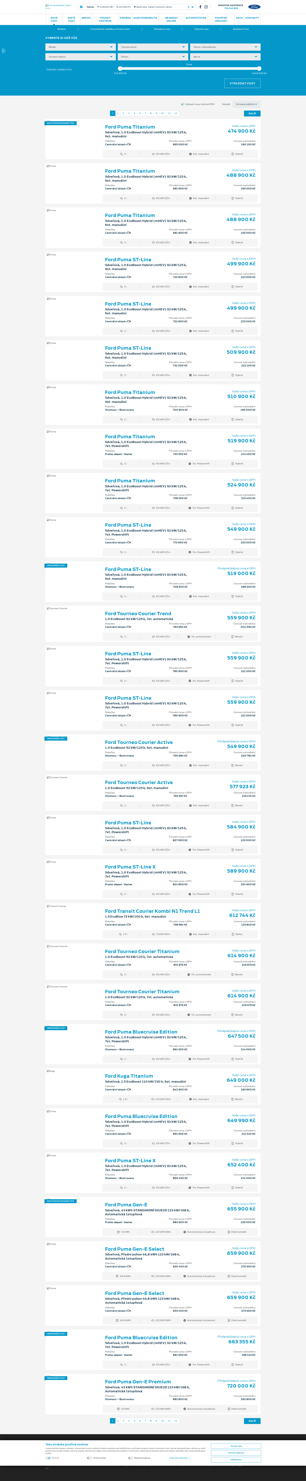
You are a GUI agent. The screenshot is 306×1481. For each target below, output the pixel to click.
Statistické (99, 1457)
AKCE (239, 17)
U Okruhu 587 (129, 7)
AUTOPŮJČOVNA (196, 17)
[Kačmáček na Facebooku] (201, 6)
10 (162, 113)
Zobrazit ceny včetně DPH (200, 104)
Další (252, 113)
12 (176, 113)
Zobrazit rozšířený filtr (59, 69)
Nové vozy (54, 19)
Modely (62, 29)
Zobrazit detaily (178, 1457)
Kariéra (125, 17)
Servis (86, 17)
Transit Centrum (105, 19)
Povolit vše (236, 1446)
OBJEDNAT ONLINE (171, 19)
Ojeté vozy (71, 19)
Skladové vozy (162, 29)
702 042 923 (231, 8)
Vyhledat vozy (242, 83)
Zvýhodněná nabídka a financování (110, 29)
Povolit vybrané (236, 1453)
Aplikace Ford (240, 29)
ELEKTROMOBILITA (145, 17)
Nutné (55, 1457)
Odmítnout (236, 1459)
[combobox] (80, 47)
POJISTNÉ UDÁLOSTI (221, 19)
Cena (189, 64)
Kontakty (252, 17)
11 (169, 113)
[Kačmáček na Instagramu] (207, 6)
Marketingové (142, 1457)
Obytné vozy (201, 29)
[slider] (120, 68)
